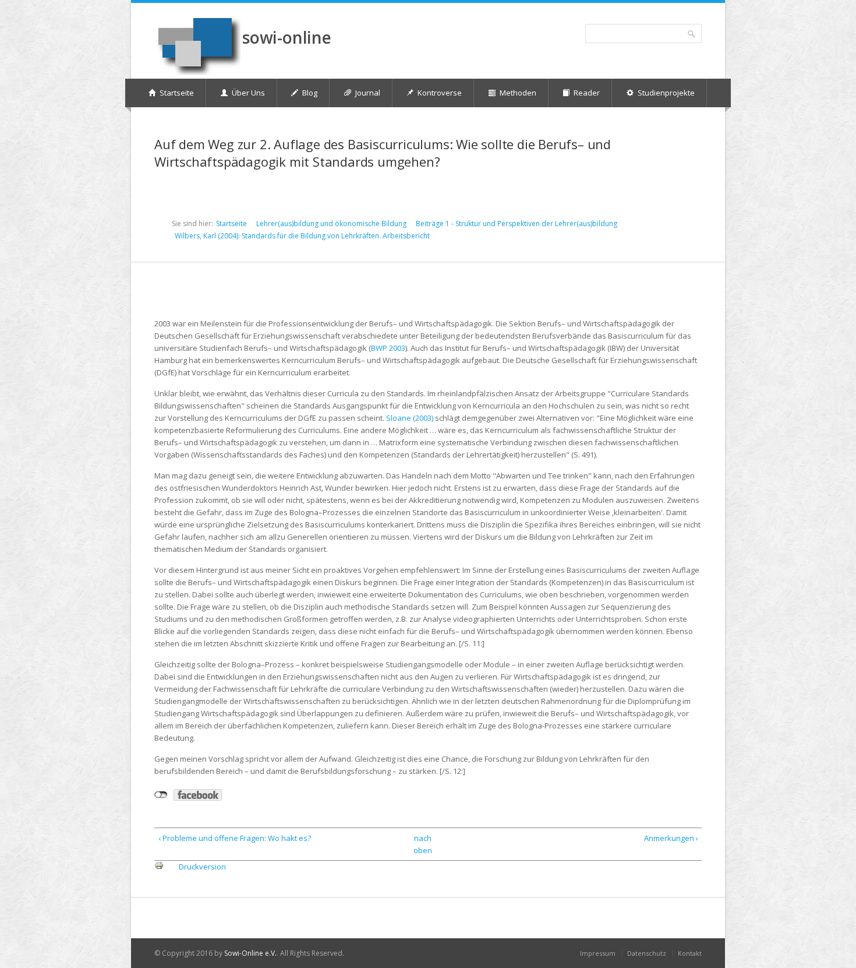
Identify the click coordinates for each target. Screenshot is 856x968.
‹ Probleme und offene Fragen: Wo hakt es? (234, 838)
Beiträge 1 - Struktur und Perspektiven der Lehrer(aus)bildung (516, 223)
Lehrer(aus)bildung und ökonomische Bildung (331, 223)
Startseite (231, 223)
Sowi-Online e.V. (250, 953)
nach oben (422, 844)
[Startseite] (197, 45)
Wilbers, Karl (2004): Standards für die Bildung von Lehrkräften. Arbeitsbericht (302, 236)
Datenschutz (646, 953)
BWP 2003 (388, 348)
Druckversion (202, 866)
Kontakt (690, 953)
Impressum (598, 953)
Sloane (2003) (409, 418)
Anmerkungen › (671, 838)
